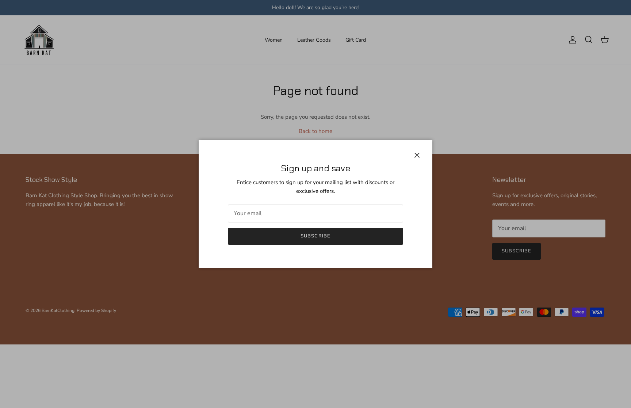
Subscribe (315, 236)
